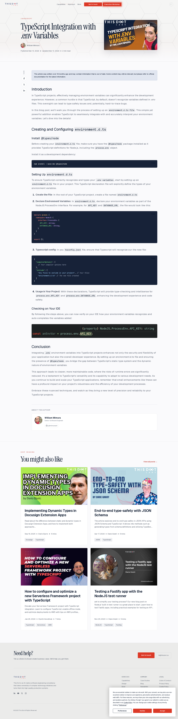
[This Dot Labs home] (11, 4)
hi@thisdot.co (164, 655)
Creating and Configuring (69, 129)
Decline (142, 711)
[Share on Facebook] (24, 78)
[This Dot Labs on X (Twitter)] (22, 693)
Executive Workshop (112, 4)
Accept (162, 711)
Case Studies (145, 681)
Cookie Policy (163, 687)
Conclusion (41, 346)
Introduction (42, 89)
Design (124, 684)
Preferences (122, 711)
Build (123, 687)
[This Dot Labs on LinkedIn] (14, 693)
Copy (153, 163)
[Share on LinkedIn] (24, 90)
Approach (71, 4)
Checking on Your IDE (46, 308)
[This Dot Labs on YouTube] (18, 693)
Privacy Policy (164, 684)
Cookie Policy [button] (128, 702)
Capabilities (61, 4)
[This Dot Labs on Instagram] (26, 693)
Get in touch (93, 4)
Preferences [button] (122, 705)
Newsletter (144, 687)
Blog (142, 684)
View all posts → (150, 462)
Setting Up (52, 174)
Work (79, 4)
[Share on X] (24, 84)
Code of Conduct (165, 681)
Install (45, 138)
